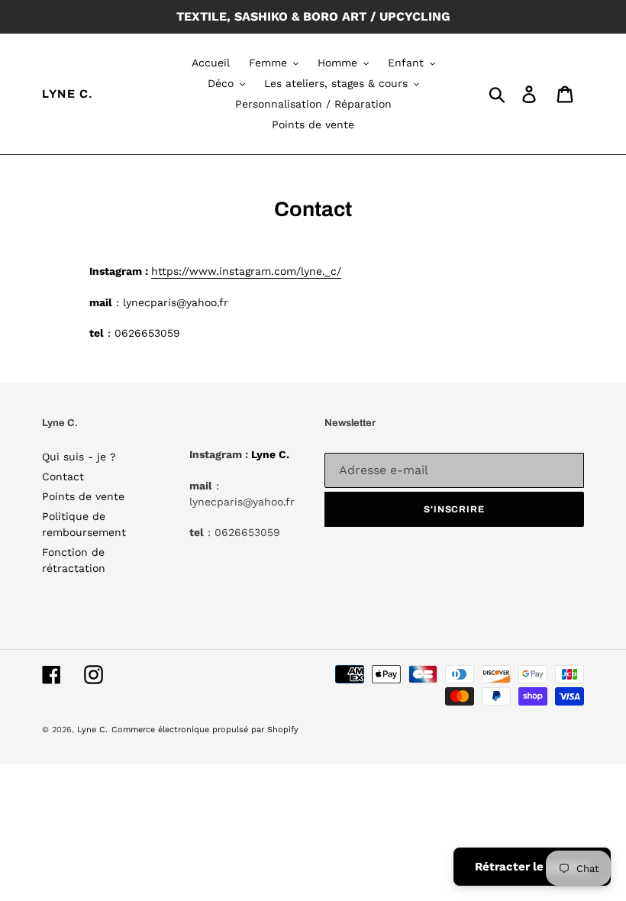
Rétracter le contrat (532, 867)
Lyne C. (68, 94)
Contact (63, 476)
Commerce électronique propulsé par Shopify (204, 730)
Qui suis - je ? (79, 456)
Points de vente (83, 496)
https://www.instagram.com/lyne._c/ (246, 271)
